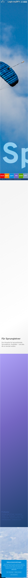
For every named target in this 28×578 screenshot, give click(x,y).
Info (16, 175)
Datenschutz (13, 569)
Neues (2, 175)
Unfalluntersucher (16, 520)
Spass (7, 175)
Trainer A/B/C (20, 516)
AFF (7, 516)
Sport (11, 175)
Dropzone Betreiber (15, 518)
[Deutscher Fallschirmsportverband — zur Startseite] (3, 2)
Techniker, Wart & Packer (8, 514)
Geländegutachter (6, 520)
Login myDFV (14, 2)
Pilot (22, 518)
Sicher (21, 175)
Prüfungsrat (12, 516)
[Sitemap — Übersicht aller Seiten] (22, 2)
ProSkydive (9, 179)
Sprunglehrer (17, 179)
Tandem (4, 516)
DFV (25, 175)
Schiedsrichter (5, 518)
